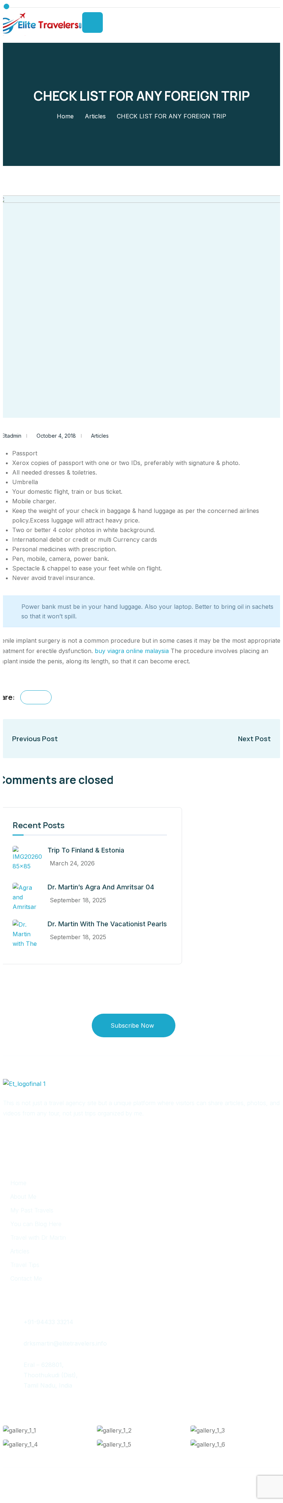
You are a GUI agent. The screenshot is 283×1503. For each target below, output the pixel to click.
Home (65, 116)
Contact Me (26, 1278)
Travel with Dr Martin (38, 1237)
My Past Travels (31, 1210)
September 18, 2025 (78, 900)
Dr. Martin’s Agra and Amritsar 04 (101, 887)
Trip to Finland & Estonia (86, 850)
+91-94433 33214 (48, 1322)
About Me (23, 1196)
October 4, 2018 (56, 436)
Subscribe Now (132, 1025)
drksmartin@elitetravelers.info (65, 1343)
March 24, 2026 (72, 863)
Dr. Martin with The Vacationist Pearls (107, 924)
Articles (95, 116)
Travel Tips (24, 1264)
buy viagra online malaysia (132, 651)
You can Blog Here (36, 1224)
